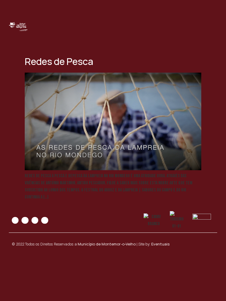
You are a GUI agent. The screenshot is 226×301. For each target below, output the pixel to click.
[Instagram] (24, 220)
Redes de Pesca (59, 61)
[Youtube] (34, 220)
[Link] (44, 220)
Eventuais (160, 244)
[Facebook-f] (15, 220)
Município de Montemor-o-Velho (107, 244)
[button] (212, 26)
